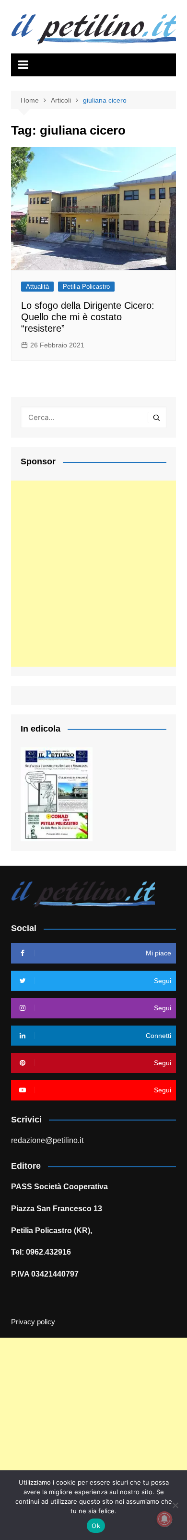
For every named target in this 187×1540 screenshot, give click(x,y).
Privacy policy (33, 1322)
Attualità (37, 286)
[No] (175, 1505)
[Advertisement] (93, 574)
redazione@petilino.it (47, 1140)
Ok (96, 1526)
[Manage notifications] (164, 1519)
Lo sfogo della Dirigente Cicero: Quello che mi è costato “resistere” (87, 317)
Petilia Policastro (86, 286)
